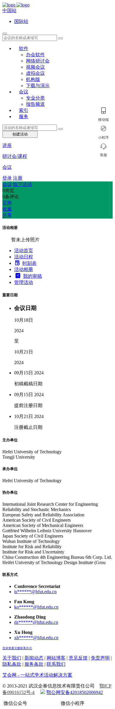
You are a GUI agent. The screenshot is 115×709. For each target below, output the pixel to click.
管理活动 (23, 282)
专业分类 (35, 97)
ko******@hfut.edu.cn (36, 606)
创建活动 (20, 134)
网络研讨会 (38, 60)
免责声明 (100, 657)
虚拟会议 (35, 73)
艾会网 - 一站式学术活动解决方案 (37, 674)
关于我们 (11, 657)
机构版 (33, 79)
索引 (23, 110)
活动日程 (23, 256)
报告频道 (35, 104)
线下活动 (22, 184)
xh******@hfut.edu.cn (36, 637)
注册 (17, 178)
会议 (23, 91)
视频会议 (35, 67)
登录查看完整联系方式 (17, 648)
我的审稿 (32, 276)
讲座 (7, 145)
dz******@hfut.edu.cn (36, 622)
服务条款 (33, 664)
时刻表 (29, 263)
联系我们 (56, 664)
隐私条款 (11, 664)
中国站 (9, 10)
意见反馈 (78, 657)
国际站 (21, 21)
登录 (7, 178)
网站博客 (56, 657)
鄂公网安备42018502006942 (74, 692)
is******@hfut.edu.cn (35, 591)
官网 (7, 202)
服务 (23, 116)
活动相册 (23, 269)
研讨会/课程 (14, 156)
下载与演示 (38, 85)
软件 (23, 48)
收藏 (7, 208)
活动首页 (23, 250)
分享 (7, 215)
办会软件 (35, 54)
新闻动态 (33, 657)
